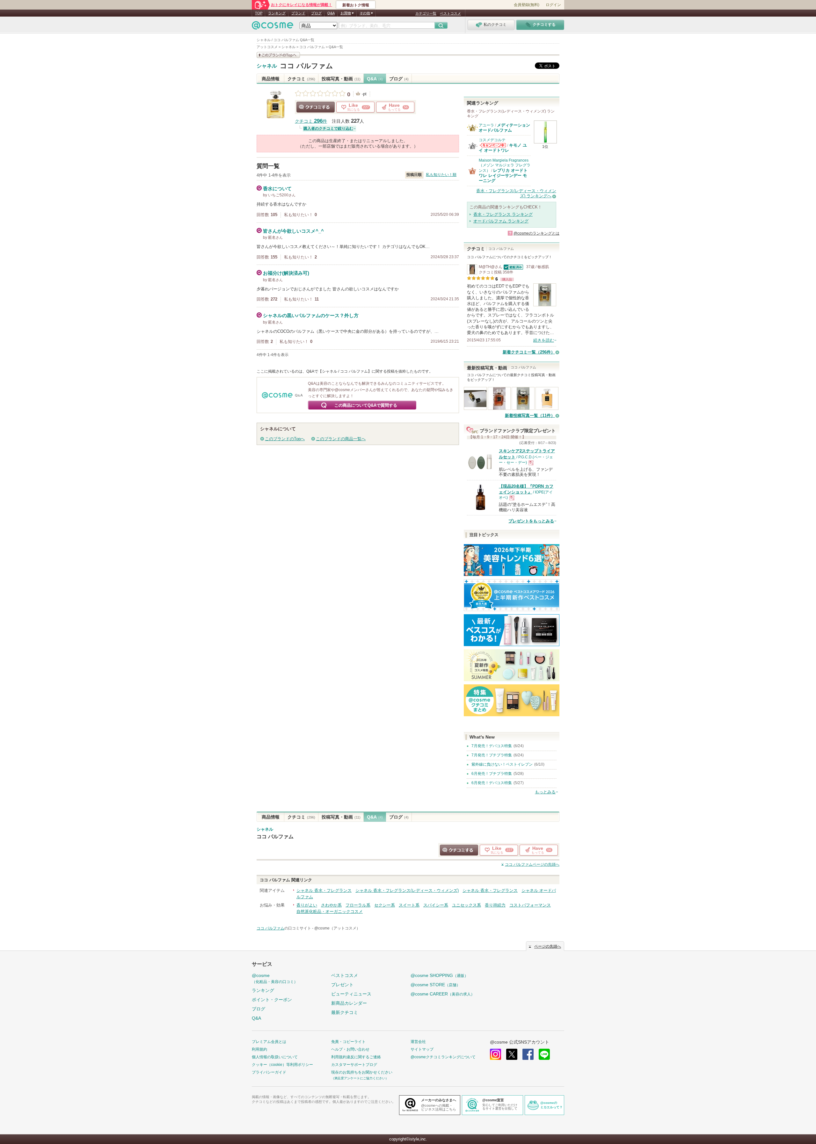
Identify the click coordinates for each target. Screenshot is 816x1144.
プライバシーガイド (269, 1072)
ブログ (316, 13)
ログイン (553, 5)
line (544, 1054)
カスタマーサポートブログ (354, 1064)
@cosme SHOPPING (439, 975)
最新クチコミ (344, 1012)
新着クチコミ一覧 (529, 352)
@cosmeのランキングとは (536, 233)
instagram (495, 1054)
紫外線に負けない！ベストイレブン (502, 764)
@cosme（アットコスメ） (337, 928)
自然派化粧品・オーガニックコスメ (329, 911)
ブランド (298, 13)
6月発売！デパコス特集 (491, 783)
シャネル (267, 66)
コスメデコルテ (492, 140)
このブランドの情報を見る (278, 55)
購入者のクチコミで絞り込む (328, 128)
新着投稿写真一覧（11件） (530, 415)
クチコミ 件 (311, 121)
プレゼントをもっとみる (531, 521)
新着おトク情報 (355, 5)
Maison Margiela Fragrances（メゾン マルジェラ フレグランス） (504, 165)
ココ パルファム (306, 66)
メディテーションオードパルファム (504, 128)
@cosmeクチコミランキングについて (443, 1057)
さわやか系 (331, 905)
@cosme (275, 978)
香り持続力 (495, 905)
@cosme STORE (435, 984)
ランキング (277, 13)
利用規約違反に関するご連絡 (356, 1057)
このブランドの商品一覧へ (341, 438)
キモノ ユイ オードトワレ (503, 148)
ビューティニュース (351, 993)
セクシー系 (384, 905)
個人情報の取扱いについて (275, 1057)
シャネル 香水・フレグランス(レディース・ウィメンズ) (407, 890)
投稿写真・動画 (341, 78)
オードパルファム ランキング (500, 221)
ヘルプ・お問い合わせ (350, 1049)
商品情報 (271, 78)
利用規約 (259, 1049)
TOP (258, 13)
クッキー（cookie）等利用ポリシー (282, 1064)
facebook (528, 1054)
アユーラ (486, 125)
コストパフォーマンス (530, 905)
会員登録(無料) (526, 5)
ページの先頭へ (532, 864)
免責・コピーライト (348, 1041)
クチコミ (301, 78)
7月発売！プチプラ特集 (491, 755)
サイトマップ (422, 1049)
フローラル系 (358, 905)
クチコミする (315, 107)
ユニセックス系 (466, 905)
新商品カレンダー (349, 1003)
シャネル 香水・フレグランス (324, 890)
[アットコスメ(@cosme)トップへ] (272, 27)
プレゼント (342, 984)
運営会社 (418, 1041)
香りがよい (306, 905)
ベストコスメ (450, 13)
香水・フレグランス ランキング (503, 214)
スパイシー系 (435, 905)
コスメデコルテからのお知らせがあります (492, 145)
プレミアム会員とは (269, 1041)
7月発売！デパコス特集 (491, 746)
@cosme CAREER (443, 993)
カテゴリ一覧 (425, 13)
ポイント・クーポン (272, 999)
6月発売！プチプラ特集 (491, 773)
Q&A (331, 13)
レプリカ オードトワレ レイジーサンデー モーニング (503, 175)
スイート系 (409, 905)
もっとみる (545, 792)
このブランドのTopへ (285, 438)
